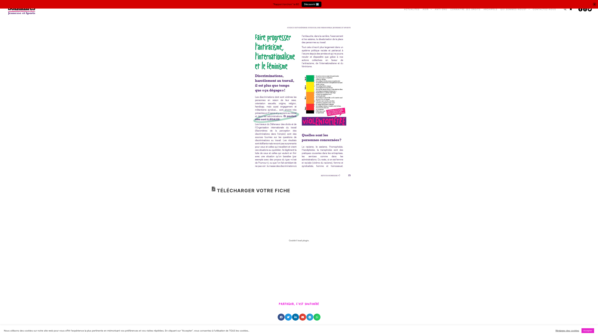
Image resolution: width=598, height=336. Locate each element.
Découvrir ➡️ (311, 4)
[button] (281, 317)
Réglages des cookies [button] (567, 330)
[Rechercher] (565, 9)
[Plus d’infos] (571, 9)
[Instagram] (585, 9)
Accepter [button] (587, 330)
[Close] (594, 4)
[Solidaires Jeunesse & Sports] (21, 9)
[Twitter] (590, 9)
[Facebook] (580, 9)
